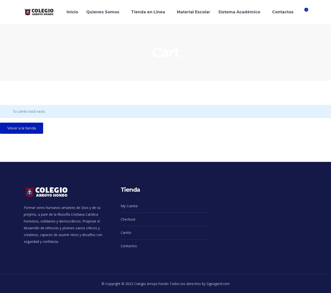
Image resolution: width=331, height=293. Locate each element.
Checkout (128, 219)
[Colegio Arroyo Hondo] (43, 11)
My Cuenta (129, 206)
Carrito (126, 232)
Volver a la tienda (21, 128)
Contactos (129, 246)
